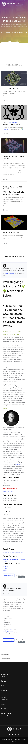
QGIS (2, 702)
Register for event (8, 491)
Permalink (21, 577)
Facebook (5, 566)
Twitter (5, 568)
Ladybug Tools (4, 699)
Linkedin (5, 570)
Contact (3, 669)
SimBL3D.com (18, 464)
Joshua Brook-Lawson (13, 122)
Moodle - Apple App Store (7, 715)
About (2, 685)
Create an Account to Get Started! (14, 32)
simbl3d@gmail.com (8, 631)
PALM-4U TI (6, 129)
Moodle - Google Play (6, 713)
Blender (3, 704)
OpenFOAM (4, 697)
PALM (2, 695)
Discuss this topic (8, 575)
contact (11, 629)
